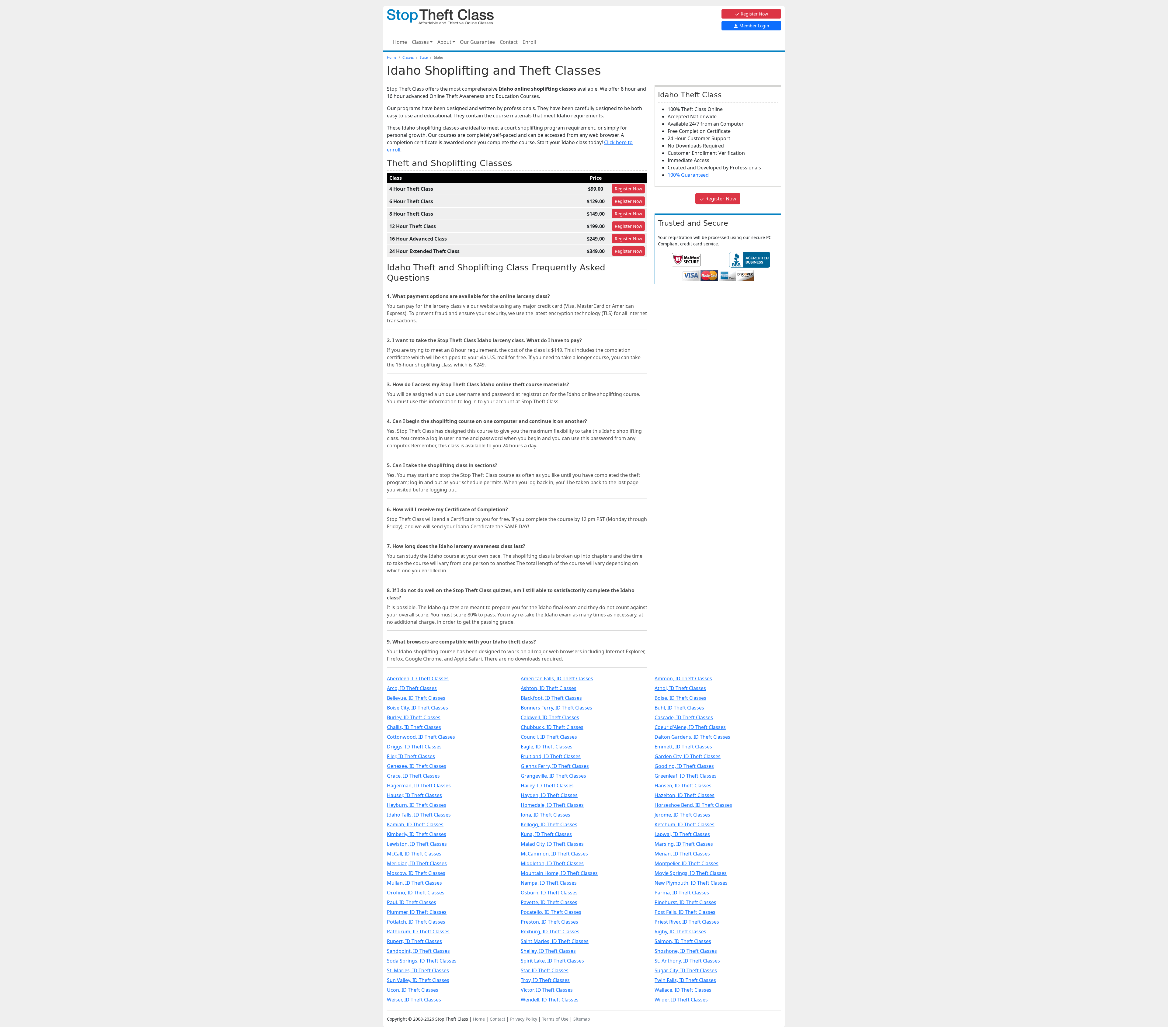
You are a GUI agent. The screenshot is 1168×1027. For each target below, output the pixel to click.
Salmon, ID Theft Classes (683, 941)
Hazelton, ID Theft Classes (684, 795)
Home (400, 42)
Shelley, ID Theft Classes (548, 951)
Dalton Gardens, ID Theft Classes (692, 737)
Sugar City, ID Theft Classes (686, 970)
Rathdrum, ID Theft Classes (418, 931)
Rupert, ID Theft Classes (414, 941)
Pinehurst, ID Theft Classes (685, 902)
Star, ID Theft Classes (544, 970)
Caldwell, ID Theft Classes (550, 717)
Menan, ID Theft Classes (682, 853)
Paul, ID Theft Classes (411, 902)
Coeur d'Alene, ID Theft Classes (690, 727)
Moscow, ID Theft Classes (416, 873)
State (424, 57)
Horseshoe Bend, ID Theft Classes (693, 805)
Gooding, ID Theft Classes (684, 766)
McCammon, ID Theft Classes (554, 853)
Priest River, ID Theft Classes (687, 921)
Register (628, 189)
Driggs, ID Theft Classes (414, 746)
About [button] (444, 42)
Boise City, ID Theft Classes (417, 707)
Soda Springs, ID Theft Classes (422, 960)
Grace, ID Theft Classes (413, 775)
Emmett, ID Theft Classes (683, 746)
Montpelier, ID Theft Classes (686, 863)
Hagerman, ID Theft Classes (419, 785)
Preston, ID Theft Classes (549, 921)
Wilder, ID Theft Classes (681, 999)
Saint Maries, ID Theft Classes (555, 941)
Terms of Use (555, 1019)
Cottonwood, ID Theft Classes (421, 737)
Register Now (753, 14)
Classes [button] (420, 42)
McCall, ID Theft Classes (414, 853)
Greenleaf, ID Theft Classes (686, 775)
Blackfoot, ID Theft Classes (551, 698)
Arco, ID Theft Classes (412, 688)
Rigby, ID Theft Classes (680, 931)
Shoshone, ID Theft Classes (686, 951)
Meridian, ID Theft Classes (417, 863)
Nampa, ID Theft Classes (549, 883)
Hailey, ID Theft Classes (547, 785)
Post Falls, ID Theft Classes (685, 912)
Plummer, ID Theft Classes (417, 912)
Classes (408, 57)
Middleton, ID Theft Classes (552, 863)
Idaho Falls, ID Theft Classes (419, 814)
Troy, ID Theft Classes (545, 980)
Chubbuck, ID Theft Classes (552, 727)
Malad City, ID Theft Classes (552, 844)
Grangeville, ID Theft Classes (553, 775)
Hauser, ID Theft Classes (414, 795)
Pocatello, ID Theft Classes (551, 912)
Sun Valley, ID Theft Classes (418, 980)
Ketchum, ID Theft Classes (684, 824)
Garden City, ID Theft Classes (688, 756)
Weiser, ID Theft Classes (414, 999)
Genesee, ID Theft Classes (416, 766)
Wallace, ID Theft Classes (683, 990)
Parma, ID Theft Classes (682, 892)
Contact (509, 42)
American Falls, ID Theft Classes (557, 678)
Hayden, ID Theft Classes (549, 795)
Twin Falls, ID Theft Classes (685, 980)
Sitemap (581, 1019)
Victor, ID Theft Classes (547, 990)
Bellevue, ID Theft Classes (416, 698)
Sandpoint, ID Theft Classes (418, 951)
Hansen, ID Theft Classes (683, 785)
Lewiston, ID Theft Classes (417, 844)
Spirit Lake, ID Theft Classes (552, 960)
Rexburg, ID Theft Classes (550, 931)
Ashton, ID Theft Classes (548, 688)
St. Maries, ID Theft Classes (418, 970)
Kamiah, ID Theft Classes (415, 824)
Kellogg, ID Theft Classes (549, 824)
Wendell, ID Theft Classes (550, 999)
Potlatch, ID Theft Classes (416, 921)
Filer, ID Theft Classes (411, 756)
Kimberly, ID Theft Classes (416, 834)
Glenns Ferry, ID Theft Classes (555, 766)
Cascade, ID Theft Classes (684, 717)
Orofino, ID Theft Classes (415, 892)
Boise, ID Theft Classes (680, 698)
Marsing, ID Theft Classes (684, 844)
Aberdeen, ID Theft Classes (418, 678)
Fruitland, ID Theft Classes (551, 756)
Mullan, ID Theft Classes (414, 883)
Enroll (529, 42)
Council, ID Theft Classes (549, 737)
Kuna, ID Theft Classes (546, 834)
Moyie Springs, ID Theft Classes (691, 873)
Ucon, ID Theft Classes (412, 990)
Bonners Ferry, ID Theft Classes (556, 707)
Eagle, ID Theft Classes (546, 746)
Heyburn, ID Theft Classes (416, 805)
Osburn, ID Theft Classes (549, 892)
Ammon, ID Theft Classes (683, 678)
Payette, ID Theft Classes (549, 902)
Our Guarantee (477, 42)
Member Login (753, 26)
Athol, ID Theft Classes (680, 688)
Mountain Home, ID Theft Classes (559, 873)
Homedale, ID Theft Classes (552, 805)
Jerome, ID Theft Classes (682, 814)
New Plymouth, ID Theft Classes (691, 883)
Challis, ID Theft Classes (414, 727)
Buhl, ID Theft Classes (679, 707)
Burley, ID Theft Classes (413, 717)
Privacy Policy (523, 1019)
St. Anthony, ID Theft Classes (687, 960)
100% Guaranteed (688, 175)
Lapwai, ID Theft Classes (682, 834)
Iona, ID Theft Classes (545, 814)
